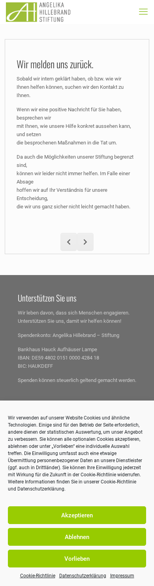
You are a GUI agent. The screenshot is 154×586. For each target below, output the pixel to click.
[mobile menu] (143, 12)
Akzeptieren (77, 515)
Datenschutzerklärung (82, 576)
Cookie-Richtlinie (37, 576)
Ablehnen (77, 537)
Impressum (122, 576)
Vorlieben (77, 558)
